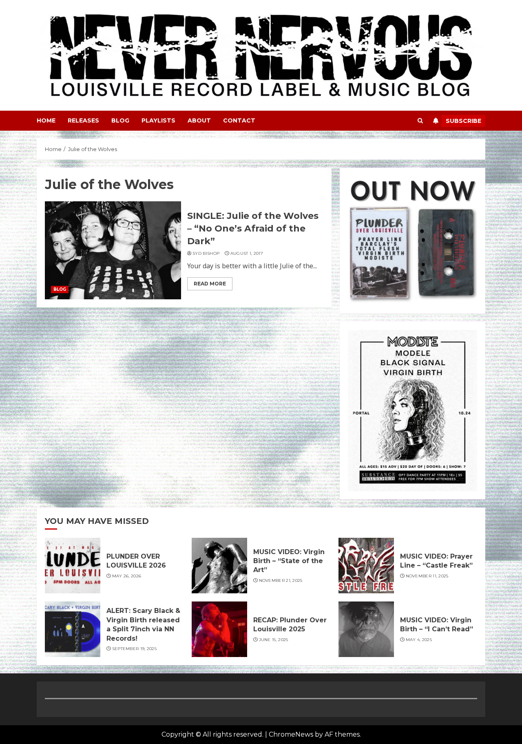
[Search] (420, 121)
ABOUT (199, 120)
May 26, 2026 (127, 576)
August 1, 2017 (246, 253)
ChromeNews (291, 734)
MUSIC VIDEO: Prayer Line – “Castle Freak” (436, 560)
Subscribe (463, 121)
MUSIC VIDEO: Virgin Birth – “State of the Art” (289, 561)
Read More (210, 284)
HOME (46, 120)
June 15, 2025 (273, 639)
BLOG (120, 120)
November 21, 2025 (281, 580)
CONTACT (239, 120)
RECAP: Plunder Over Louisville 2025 (290, 624)
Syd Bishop (205, 253)
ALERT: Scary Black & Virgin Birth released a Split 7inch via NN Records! (143, 624)
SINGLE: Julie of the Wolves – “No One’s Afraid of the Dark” (253, 228)
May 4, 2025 (419, 639)
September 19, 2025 (134, 648)
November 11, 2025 (427, 576)
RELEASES (83, 120)
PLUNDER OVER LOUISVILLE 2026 (136, 560)
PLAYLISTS (158, 120)
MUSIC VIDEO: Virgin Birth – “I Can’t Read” (436, 624)
